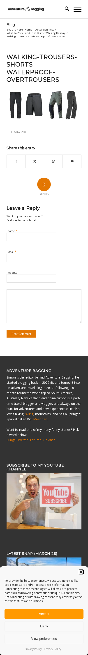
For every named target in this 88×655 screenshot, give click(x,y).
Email (12, 252)
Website (12, 272)
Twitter (22, 440)
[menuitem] (64, 9)
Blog (11, 25)
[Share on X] (35, 161)
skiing (29, 414)
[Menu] (75, 9)
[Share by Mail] (72, 161)
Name (12, 231)
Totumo (36, 440)
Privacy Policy (33, 649)
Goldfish (49, 440)
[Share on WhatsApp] (53, 161)
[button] (81, 572)
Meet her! (40, 419)
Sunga (11, 440)
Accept (44, 614)
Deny (44, 626)
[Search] (64, 9)
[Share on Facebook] (16, 161)
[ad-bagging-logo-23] (36, 9)
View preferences (44, 639)
